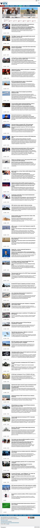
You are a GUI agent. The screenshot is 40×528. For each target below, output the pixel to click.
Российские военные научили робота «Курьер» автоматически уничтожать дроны (28, 15)
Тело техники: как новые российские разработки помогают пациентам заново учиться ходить (23, 440)
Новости (2, 5)
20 (28, 21)
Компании (7, 5)
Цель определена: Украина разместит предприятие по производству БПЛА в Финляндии (21, 294)
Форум (16, 5)
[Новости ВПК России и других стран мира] (4, 4)
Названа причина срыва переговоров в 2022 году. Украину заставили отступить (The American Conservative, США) (22, 149)
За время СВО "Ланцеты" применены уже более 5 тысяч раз (23, 283)
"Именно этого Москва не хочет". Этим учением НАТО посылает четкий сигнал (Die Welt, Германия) (23, 160)
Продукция (12, 5)
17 (14, 21)
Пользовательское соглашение (6, 521)
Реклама (28, 5)
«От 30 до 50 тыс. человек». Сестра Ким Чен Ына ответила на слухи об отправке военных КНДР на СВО (23, 59)
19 (23, 21)
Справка (16, 515)
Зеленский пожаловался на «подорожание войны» (21, 115)
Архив (1, 515)
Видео (24, 5)
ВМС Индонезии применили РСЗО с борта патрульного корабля (23, 485)
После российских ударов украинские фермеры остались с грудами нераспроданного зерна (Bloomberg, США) (23, 104)
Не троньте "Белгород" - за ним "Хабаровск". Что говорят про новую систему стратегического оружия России (23, 474)
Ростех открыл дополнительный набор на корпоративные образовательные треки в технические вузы (22, 25)
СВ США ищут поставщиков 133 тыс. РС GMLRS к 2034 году (22, 374)
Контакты (24, 515)
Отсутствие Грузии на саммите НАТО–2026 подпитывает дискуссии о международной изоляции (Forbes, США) (22, 125)
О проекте (20, 515)
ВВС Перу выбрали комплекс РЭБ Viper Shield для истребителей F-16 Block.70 (21, 323)
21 (32, 21)
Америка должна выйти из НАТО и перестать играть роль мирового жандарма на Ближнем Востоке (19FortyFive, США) (23, 183)
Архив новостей (6, 19)
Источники (5, 515)
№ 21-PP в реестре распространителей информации (10, 522)
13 (4, 21)
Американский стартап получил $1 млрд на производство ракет (23, 384)
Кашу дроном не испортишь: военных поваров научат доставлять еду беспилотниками (10, 15)
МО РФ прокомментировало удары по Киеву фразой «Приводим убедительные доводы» (21, 82)
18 (18, 21)
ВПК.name (12, 518)
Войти (38, 0)
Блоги (20, 5)
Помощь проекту (30, 515)
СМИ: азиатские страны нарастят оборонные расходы (21, 205)
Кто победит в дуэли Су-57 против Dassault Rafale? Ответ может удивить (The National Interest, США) (22, 262)
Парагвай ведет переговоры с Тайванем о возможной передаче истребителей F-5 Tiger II (22, 333)
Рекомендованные (11, 515)
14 (9, 21)
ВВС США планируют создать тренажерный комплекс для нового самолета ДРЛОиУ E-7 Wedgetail (22, 342)
